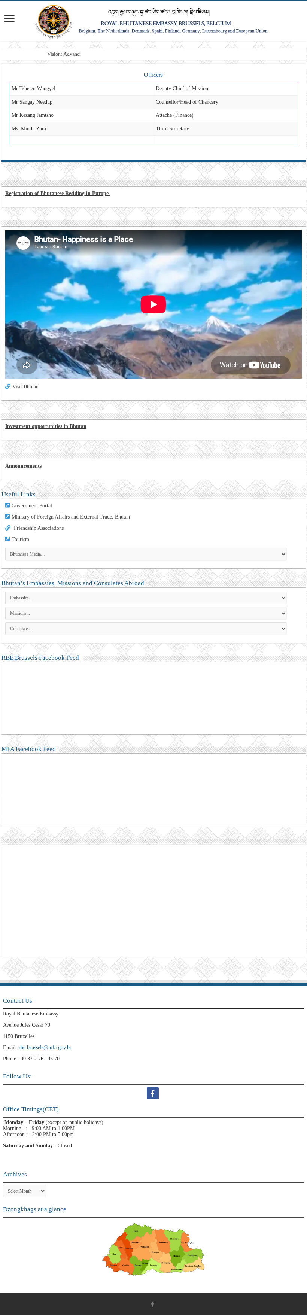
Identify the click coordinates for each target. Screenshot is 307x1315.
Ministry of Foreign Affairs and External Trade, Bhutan (71, 517)
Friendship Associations (39, 528)
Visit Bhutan (25, 386)
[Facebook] (154, 1093)
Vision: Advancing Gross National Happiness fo (97, 54)
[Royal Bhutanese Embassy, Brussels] (153, 21)
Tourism (20, 539)
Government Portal (32, 505)
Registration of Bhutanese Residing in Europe (57, 193)
